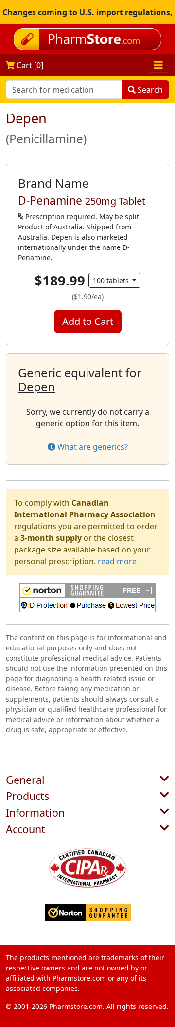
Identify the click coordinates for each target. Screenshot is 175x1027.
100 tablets (112, 280)
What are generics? (91, 446)
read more (117, 561)
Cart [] (29, 65)
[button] (87, 597)
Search (149, 89)
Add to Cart (87, 321)
